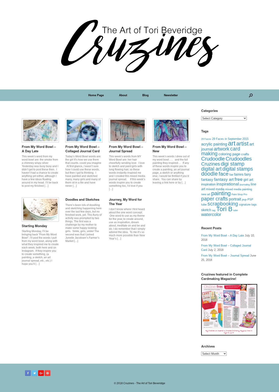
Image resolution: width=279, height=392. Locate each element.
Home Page (96, 95)
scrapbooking (223, 204)
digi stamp (232, 164)
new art (205, 194)
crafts (245, 154)
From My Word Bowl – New (170, 148)
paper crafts (214, 199)
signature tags (248, 204)
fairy (247, 174)
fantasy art (224, 179)
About (123, 95)
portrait (235, 199)
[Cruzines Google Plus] (41, 373)
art (231, 143)
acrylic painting (214, 144)
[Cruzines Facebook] (28, 373)
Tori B (224, 208)
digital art (211, 169)
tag (213, 210)
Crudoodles (239, 159)
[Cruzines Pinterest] (47, 373)
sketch (206, 210)
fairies (238, 174)
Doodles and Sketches (82, 199)
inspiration (208, 184)
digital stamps (237, 169)
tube (235, 210)
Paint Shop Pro (239, 194)
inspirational (227, 184)
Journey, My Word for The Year (125, 201)
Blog (145, 95)
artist (242, 143)
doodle (209, 174)
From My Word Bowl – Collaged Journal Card (82, 148)
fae (231, 174)
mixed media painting (238, 189)
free (239, 179)
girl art (248, 179)
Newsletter (171, 95)
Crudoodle (213, 159)
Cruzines (210, 164)
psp (244, 199)
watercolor (211, 214)
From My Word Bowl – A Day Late (39, 148)
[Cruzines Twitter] (34, 373)
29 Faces (206, 139)
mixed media (215, 189)
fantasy (207, 180)
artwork (221, 149)
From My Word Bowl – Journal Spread (126, 148)
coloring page (229, 154)
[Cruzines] (139, 44)
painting (221, 193)
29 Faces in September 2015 (230, 138)
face (223, 174)
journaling (245, 184)
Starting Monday (34, 225)
